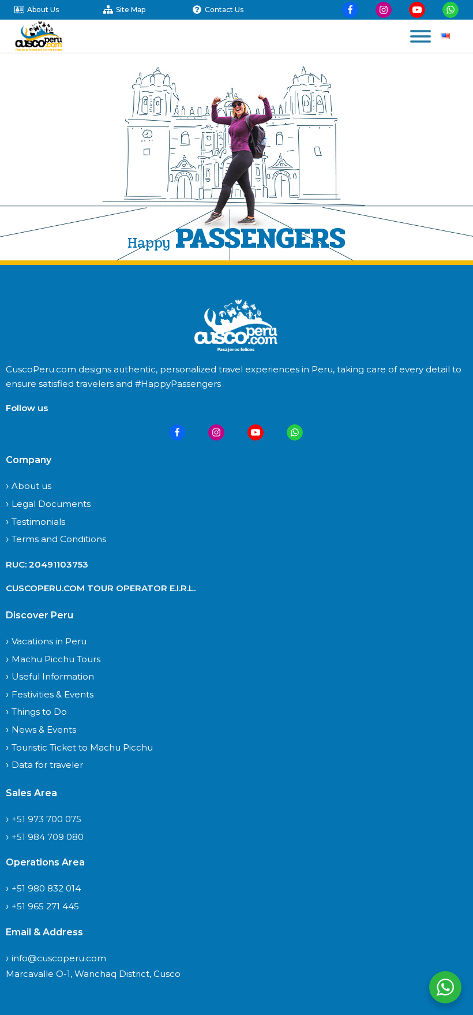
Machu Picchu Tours (56, 659)
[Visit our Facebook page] (350, 10)
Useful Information (53, 676)
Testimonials (38, 521)
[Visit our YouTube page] (417, 10)
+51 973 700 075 (46, 819)
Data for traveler (47, 764)
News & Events (44, 729)
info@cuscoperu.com (59, 958)
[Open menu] (420, 36)
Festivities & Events (52, 694)
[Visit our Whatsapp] (450, 10)
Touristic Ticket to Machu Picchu (82, 747)
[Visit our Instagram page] (384, 10)
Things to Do (39, 711)
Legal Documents (51, 503)
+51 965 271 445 (45, 906)
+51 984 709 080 (48, 836)
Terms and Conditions (59, 538)
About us (31, 485)
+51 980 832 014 (46, 888)
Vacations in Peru (49, 641)
